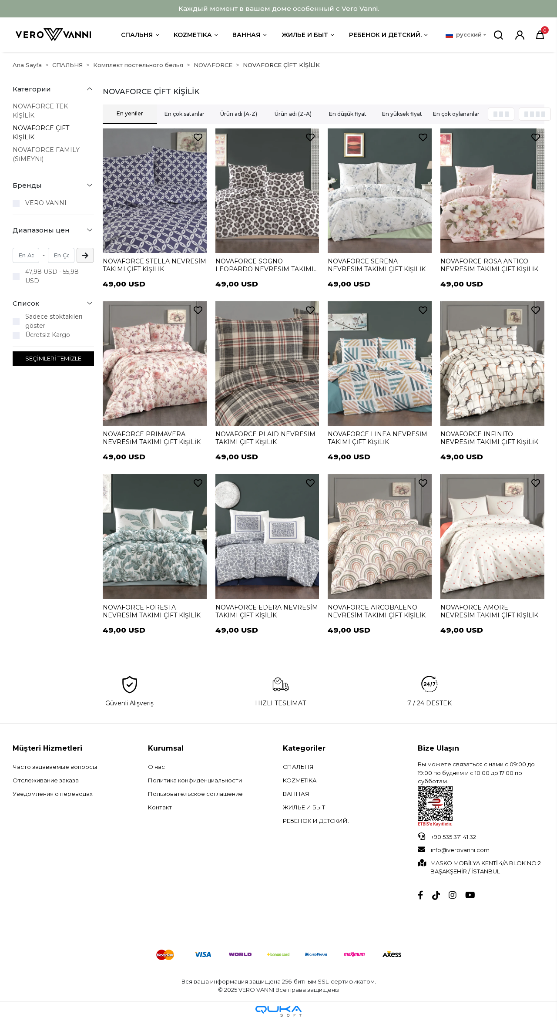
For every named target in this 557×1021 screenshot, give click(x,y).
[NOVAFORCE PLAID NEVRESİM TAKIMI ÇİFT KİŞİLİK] (267, 363)
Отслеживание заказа (46, 780)
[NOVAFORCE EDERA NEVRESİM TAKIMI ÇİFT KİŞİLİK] (267, 536)
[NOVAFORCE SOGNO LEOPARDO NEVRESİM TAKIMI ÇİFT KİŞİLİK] (267, 190)
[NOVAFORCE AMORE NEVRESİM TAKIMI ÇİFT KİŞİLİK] (492, 536)
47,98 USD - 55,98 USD (52, 276)
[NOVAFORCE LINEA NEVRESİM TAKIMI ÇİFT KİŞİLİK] (380, 363)
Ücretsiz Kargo (47, 335)
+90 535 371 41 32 (452, 836)
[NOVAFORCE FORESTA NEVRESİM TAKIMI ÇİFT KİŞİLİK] (155, 536)
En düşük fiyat (347, 114)
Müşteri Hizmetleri (47, 748)
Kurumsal (166, 748)
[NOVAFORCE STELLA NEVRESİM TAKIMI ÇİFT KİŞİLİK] (155, 190)
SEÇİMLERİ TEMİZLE (53, 358)
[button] (540, 34)
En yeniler (130, 113)
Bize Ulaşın (438, 748)
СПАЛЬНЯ (137, 35)
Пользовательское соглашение (195, 793)
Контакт (160, 807)
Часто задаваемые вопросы (55, 766)
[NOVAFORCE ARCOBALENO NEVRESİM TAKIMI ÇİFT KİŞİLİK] (380, 536)
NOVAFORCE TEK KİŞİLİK (40, 110)
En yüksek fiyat (402, 114)
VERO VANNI (46, 203)
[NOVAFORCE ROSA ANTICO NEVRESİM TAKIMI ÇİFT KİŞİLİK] (492, 190)
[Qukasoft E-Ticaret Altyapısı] (278, 1011)
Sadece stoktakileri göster (53, 321)
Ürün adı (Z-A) (293, 114)
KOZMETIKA (299, 780)
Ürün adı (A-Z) (238, 114)
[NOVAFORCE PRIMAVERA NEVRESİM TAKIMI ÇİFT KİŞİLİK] (155, 363)
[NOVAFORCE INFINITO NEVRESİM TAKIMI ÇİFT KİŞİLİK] (492, 363)
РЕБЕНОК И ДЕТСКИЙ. (385, 35)
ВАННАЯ (246, 35)
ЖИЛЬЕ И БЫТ (305, 35)
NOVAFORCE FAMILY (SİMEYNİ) (46, 154)
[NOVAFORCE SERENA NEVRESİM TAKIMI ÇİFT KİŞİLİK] (380, 190)
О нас (156, 766)
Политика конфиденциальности (195, 780)
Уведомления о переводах (53, 793)
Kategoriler (304, 748)
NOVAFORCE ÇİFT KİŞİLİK (41, 132)
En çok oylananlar (456, 114)
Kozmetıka (192, 35)
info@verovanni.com (460, 849)
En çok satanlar (184, 114)
